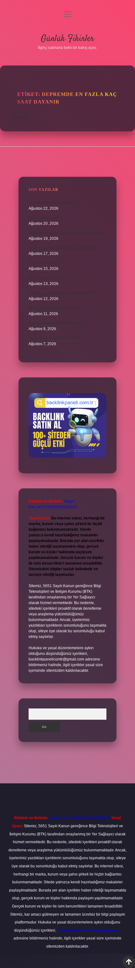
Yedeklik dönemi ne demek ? (53, 203)
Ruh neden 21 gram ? (47, 278)
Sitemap (19, 117)
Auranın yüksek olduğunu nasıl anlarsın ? (64, 248)
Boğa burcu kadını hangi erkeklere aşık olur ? (67, 233)
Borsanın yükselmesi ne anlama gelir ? (62, 293)
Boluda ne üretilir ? (45, 263)
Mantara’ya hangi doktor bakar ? (56, 338)
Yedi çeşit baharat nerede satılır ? (57, 323)
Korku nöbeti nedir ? (46, 218)
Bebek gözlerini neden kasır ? (54, 308)
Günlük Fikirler (67, 39)
